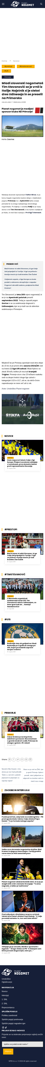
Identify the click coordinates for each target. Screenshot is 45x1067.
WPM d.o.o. (13, 1061)
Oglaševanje (7, 982)
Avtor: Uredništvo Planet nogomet (15, 389)
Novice (16, 61)
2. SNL (4, 1003)
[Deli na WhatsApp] (10, 759)
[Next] (42, 458)
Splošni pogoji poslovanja (12, 1019)
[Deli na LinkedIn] (30, 759)
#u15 (6, 71)
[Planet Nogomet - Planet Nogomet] (22, 4)
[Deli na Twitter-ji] (18, 759)
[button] (3, 4)
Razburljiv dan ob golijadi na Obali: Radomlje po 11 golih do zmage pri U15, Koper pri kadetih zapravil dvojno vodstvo (22, 647)
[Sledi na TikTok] (6, 1028)
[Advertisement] (22, 33)
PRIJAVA (8, 1051)
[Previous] (2, 458)
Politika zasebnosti (9, 1015)
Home (4, 61)
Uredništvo (6, 979)
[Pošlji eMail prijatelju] (22, 759)
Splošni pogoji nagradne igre (13, 1023)
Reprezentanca (8, 1008)
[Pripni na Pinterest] (26, 759)
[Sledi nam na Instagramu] (3, 1028)
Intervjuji (5, 995)
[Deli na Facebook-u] (14, 759)
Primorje (7, 77)
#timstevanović (26, 66)
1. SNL (4, 999)
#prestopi (8, 66)
